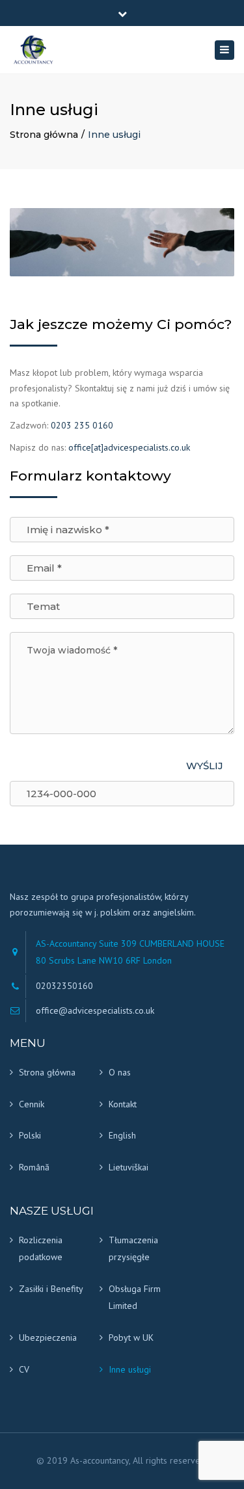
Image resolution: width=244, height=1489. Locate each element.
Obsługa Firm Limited (135, 1297)
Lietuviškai (128, 1167)
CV (24, 1369)
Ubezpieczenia (48, 1337)
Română (34, 1167)
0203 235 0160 (82, 425)
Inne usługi (130, 1369)
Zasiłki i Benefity (51, 1289)
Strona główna (44, 134)
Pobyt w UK (131, 1337)
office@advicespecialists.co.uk (95, 1010)
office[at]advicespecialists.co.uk (129, 447)
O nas (120, 1072)
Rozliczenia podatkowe (40, 1248)
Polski (30, 1135)
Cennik (31, 1104)
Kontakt (123, 1104)
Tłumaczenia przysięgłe (133, 1248)
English (122, 1135)
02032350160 (64, 986)
